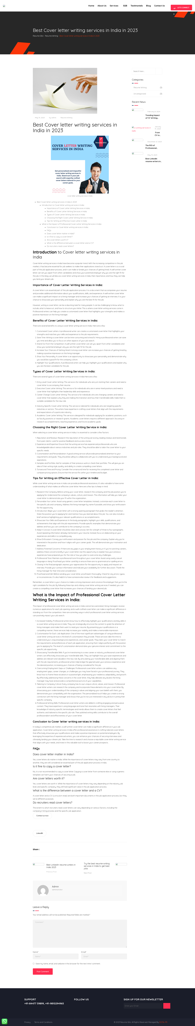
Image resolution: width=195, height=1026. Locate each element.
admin (53, 118)
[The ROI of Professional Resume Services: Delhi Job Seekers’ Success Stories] (137, 144)
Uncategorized (140, 94)
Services (114, 5)
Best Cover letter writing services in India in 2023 (57, 202)
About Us (102, 5)
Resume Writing (66, 118)
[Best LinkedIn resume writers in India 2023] (137, 157)
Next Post (88, 873)
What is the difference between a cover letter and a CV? (70, 243)
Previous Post (51, 872)
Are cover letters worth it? (57, 240)
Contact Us (159, 5)
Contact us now (42, 816)
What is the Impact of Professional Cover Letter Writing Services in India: (72, 224)
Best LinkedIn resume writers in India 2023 (60, 866)
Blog (148, 5)
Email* (83, 952)
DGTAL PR (163, 1022)
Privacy (27, 1022)
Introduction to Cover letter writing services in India (63, 205)
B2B (125, 5)
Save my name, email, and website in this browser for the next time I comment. (68, 964)
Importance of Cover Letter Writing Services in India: (68, 208)
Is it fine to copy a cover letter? (59, 237)
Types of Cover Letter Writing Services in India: (66, 214)
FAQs (49, 230)
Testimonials (137, 5)
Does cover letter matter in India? (60, 233)
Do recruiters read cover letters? (60, 246)
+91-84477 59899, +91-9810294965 (44, 1003)
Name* (35, 952)
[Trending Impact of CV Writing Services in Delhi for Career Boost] (137, 114)
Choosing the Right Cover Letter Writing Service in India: (70, 218)
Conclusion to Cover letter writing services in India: (67, 227)
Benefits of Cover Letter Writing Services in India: (67, 211)
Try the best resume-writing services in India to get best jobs (97, 866)
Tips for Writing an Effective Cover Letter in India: (67, 221)
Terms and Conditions (43, 1022)
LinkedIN (39, 833)
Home (91, 5)
